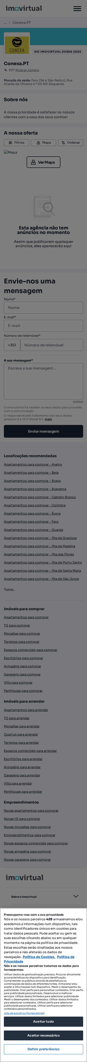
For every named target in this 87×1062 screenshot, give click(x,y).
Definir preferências (44, 1049)
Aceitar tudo (43, 1021)
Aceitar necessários (43, 1035)
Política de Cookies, (39, 957)
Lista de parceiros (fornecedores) (24, 1013)
